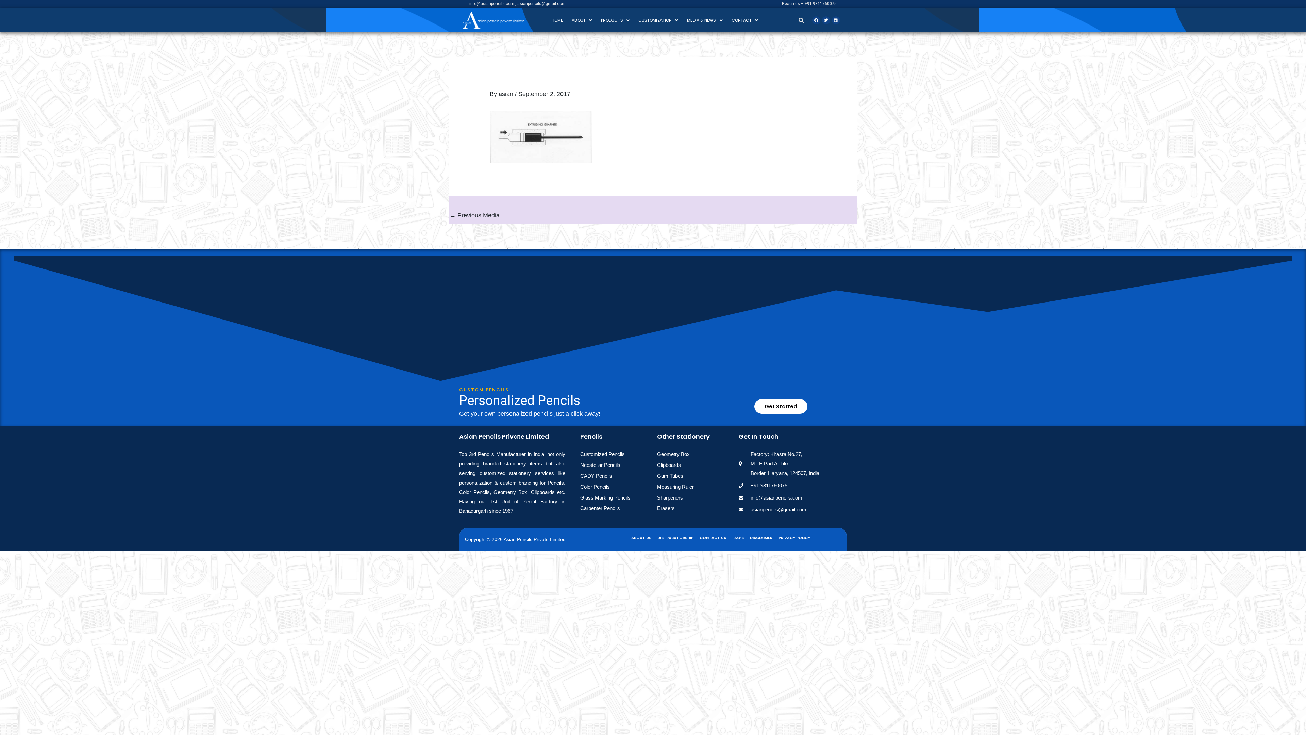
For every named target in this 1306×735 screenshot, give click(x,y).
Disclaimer (761, 537)
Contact (742, 20)
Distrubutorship (675, 537)
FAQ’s (738, 537)
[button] (582, 20)
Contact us (713, 537)
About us (641, 537)
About (579, 20)
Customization (655, 20)
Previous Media (475, 215)
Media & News (701, 20)
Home (557, 20)
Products (612, 20)
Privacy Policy (794, 537)
